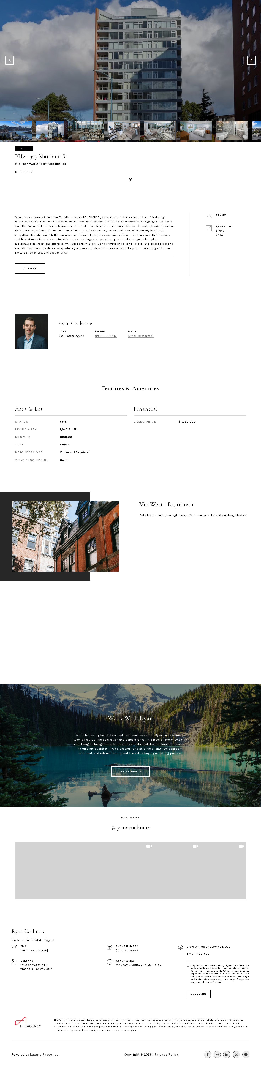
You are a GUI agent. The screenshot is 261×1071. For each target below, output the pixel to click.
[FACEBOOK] (207, 1054)
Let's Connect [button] (131, 771)
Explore (154, 529)
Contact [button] (30, 268)
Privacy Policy (211, 982)
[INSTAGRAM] (217, 1054)
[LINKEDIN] (226, 1054)
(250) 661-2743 (106, 336)
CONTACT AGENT (185, 334)
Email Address (198, 953)
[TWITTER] (236, 1054)
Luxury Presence (44, 1054)
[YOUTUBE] (245, 1054)
